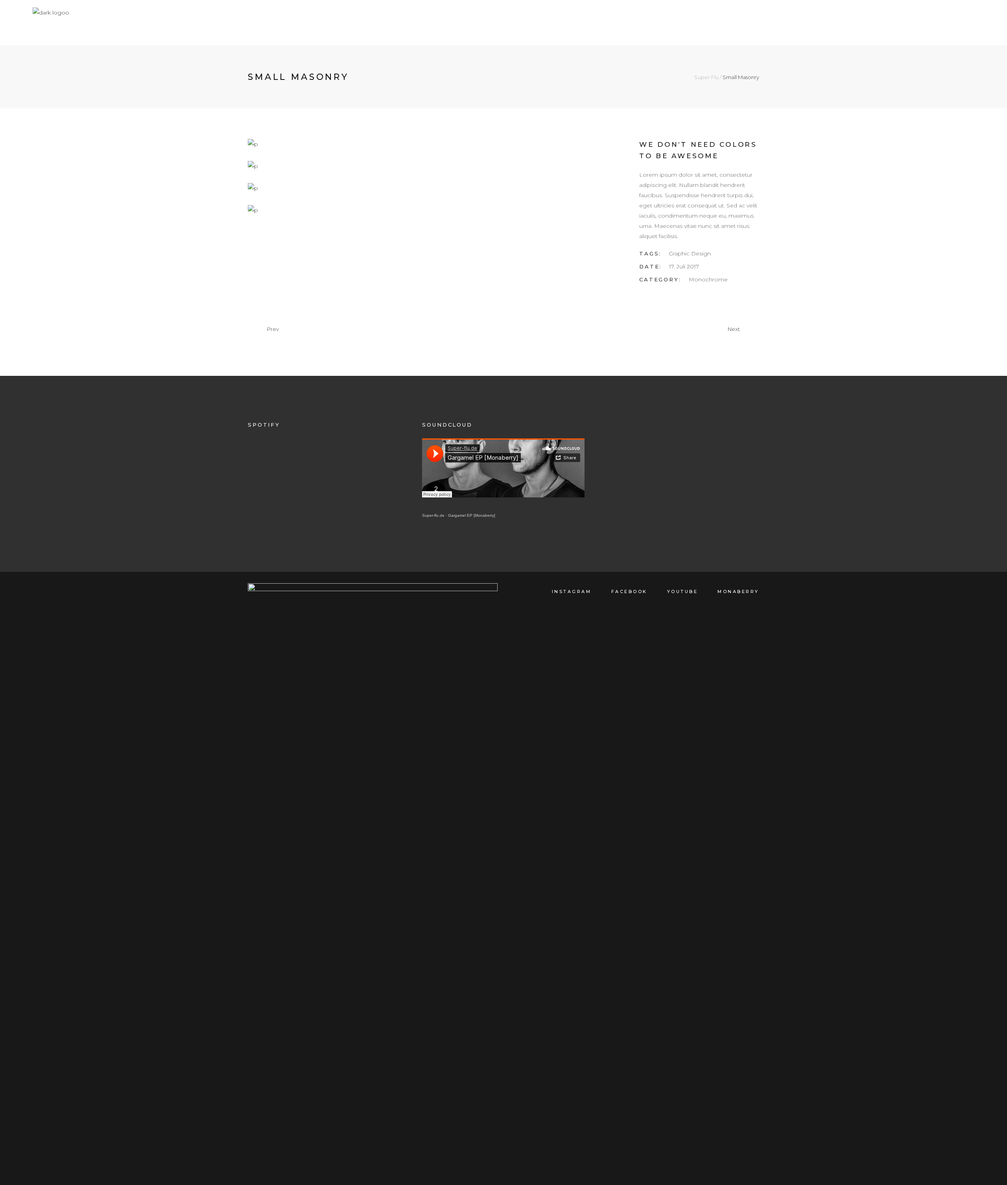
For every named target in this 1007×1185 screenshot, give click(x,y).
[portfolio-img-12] (339, 166)
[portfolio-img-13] (339, 188)
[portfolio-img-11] (339, 144)
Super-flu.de (433, 515)
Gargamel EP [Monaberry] (471, 515)
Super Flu (706, 77)
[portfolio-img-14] (435, 210)
